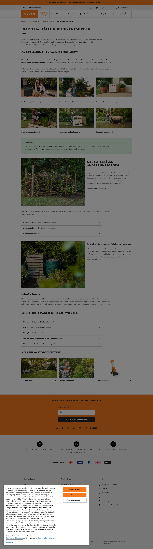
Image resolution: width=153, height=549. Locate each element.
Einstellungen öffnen (74, 500)
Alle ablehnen (74, 495)
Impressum (10, 542)
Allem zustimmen (74, 489)
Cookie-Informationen (46, 538)
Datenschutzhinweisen (14, 538)
